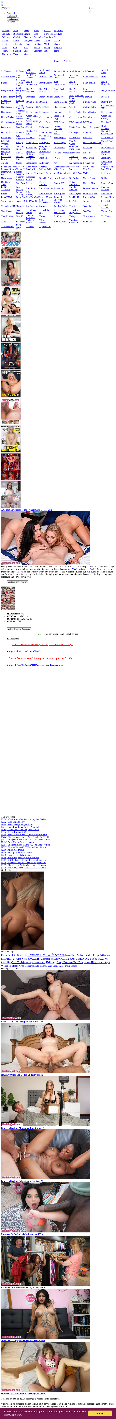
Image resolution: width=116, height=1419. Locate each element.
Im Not (21, 958)
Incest (4, 44)
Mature (57, 44)
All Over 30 (88, 71)
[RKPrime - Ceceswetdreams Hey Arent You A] (45, 1285)
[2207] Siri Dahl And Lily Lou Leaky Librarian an (23, 860)
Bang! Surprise (108, 90)
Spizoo (42, 206)
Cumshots (48, 37)
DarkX (29, 127)
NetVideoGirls (45, 178)
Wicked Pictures (42, 221)
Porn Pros (30, 188)
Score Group (7, 201)
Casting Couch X (20, 106)
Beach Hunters (46, 97)
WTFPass (20, 221)
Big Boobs (58, 30)
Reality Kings (45, 197)
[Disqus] (58, 706)
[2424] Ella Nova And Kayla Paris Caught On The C (25, 837)
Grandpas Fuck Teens (74, 147)
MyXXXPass (75, 173)
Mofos (72, 169)
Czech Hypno (75, 117)
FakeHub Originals (5, 142)
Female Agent (60, 142)
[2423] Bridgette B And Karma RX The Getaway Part (25, 839)
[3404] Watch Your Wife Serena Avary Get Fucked (24, 819)
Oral (15, 47)
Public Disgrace (90, 193)
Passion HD (59, 183)
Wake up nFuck (30, 221)
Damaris (37, 962)
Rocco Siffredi (89, 197)
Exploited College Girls (107, 132)
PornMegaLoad (46, 188)
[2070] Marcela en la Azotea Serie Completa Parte (23, 862)
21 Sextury (21, 71)
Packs (29, 183)
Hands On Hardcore (5, 152)
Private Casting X (20, 193)
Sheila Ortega (92, 954)
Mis (9, 965)
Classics (27, 37)
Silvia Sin (22, 955)
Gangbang (28, 40)
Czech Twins (45, 122)
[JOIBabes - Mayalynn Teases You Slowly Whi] (45, 1338)
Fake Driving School (45, 137)
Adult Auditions (61, 71)
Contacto (11, 21)
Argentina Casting (73, 76)
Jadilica (103, 955)
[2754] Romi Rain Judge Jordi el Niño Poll (20, 827)
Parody (37, 47)
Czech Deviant (7, 117)
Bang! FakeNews (74, 82)
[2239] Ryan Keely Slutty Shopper (16, 855)
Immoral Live (19, 157)
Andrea (80, 955)
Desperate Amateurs (58, 127)
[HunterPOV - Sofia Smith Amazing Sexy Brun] (45, 1391)
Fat (55, 37)
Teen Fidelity (19, 211)
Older (4, 47)
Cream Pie (38, 37)
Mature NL (21, 169)
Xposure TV (45, 226)
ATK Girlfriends (31, 71)
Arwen (87, 962)
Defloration (44, 127)
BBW (36, 30)
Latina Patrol (88, 163)
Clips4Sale (44, 107)
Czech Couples (108, 112)
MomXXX (106, 169)
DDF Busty (59, 122)
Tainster (72, 206)
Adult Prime (74, 71)
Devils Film (74, 127)
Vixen (4, 221)
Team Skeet (88, 206)
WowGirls (87, 221)
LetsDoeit (43, 166)
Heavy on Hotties (30, 152)
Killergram (44, 163)
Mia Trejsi (18, 962)
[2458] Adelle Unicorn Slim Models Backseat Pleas (24, 834)
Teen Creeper (7, 211)
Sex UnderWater (44, 201)
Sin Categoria (32, 206)
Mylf (85, 173)
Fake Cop (30, 137)
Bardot (45, 959)
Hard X (19, 152)
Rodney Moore (108, 197)
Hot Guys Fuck (105, 152)
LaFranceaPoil (75, 163)
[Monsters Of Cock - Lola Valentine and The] (45, 1231)
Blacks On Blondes (6, 101)
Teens (56, 51)
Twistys (72, 216)
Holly (43, 963)
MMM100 (74, 166)
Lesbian (37, 44)
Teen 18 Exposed (105, 206)
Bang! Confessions (59, 82)
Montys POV (32, 173)
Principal (11, 13)
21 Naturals (6, 71)
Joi (63, 959)
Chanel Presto (52, 966)
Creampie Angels (20, 112)
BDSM (47, 30)
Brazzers (43, 102)
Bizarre (27, 34)
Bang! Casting (45, 83)
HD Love (87, 147)
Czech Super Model (32, 122)
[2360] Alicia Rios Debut (12, 850)
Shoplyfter (20, 206)
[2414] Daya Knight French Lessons (17, 842)
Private (4, 193)
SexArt (72, 201)
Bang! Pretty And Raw (21, 90)
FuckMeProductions (92, 142)
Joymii (19, 163)
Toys (15, 54)
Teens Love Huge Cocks (74, 211)
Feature (5, 40)
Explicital (87, 132)
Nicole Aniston (78, 569)
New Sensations (61, 178)
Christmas (29, 966)
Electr (73, 955)
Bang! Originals (105, 82)
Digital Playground (91, 127)
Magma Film (107, 166)
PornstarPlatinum (90, 188)
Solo (26, 51)
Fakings (19, 142)
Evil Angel (74, 132)
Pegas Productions (74, 183)
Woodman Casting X (74, 221)
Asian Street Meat (91, 76)
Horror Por (18, 965)
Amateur (5, 30)
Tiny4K (19, 216)
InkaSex (43, 158)
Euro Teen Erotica (58, 132)
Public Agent (75, 193)
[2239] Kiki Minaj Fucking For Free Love (20, 857)
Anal (15, 30)
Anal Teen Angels (31, 76)
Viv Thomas (106, 216)
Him (94, 962)
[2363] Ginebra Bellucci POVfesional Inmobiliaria (23, 847)
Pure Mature (106, 193)
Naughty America (20, 178)
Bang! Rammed (30, 90)
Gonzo (37, 40)
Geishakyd (28, 963)
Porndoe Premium (73, 188)
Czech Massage (90, 117)
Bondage (58, 34)
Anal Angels (19, 76)
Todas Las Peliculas (62, 61)
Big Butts (6, 34)
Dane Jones (6, 127)
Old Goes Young (5, 183)
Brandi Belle (32, 102)
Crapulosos (6, 112)
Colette (72, 107)
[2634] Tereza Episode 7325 (13, 832)
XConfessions (7, 226)
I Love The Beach (6, 157)
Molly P (57, 958)
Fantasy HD (44, 142)
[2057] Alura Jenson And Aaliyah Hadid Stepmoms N (25, 865)
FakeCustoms (107, 137)
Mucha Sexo (45, 173)
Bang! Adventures (31, 82)
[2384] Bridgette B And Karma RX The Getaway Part (25, 845)
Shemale (17, 51)
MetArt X (30, 169)
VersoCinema (89, 216)
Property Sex (59, 193)
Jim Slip (4, 163)
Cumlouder (59, 112)
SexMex (87, 201)
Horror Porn (74, 152)
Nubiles (104, 178)
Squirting (38, 51)
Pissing (47, 47)
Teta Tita (87, 211)
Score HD (20, 201)
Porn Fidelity (19, 188)
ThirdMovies (7, 216)
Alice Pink (64, 965)
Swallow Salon (60, 206)
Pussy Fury (21, 197)
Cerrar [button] (100, 1413)
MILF (46, 44)
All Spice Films (105, 71)
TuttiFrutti (58, 216)
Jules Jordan (31, 163)
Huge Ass (70, 958)
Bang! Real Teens (59, 90)
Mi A (38, 958)
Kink (56, 163)
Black (36, 34)
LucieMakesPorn (61, 166)
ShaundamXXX (8, 206)
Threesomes (7, 54)
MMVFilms (88, 166)
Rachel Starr (95, 569)
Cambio (80, 958)
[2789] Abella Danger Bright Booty (17, 824)
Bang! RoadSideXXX (90, 90)
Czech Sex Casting (106, 117)
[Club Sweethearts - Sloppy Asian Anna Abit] (45, 1019)
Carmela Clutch (9, 955)
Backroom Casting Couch (20, 82)
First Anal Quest (73, 142)
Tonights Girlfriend (30, 216)
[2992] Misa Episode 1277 (13, 822)
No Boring (74, 178)
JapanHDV (106, 158)
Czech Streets (19, 122)
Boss (51, 959)
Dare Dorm (21, 127)
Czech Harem (45, 117)
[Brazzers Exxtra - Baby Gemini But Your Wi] (45, 1178)
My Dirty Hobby (61, 173)
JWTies (57, 158)
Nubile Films (89, 178)
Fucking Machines (5, 147)
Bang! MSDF (89, 83)
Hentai (57, 40)
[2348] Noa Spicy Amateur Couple (16, 852)
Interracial (17, 44)
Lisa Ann (101, 963)
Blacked (105, 97)
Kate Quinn (30, 959)
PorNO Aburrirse (5, 188)
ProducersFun (45, 193)
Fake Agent (6, 137)
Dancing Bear (107, 122)
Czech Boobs (75, 112)
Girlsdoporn (31, 147)
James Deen (88, 158)
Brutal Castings (73, 101)
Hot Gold (87, 152)
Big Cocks (18, 34)
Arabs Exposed (46, 76)
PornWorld (58, 188)
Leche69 (20, 166)
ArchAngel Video (59, 76)
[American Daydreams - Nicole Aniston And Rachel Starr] (45, 564)
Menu (6, 8)
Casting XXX (32, 107)
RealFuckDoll (32, 197)
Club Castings (60, 107)
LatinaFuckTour (8, 166)
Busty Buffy (106, 102)
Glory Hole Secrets (44, 147)
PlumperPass (107, 183)
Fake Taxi (87, 137)
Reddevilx (58, 197)
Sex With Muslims (58, 201)
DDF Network (75, 122)
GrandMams (59, 147)
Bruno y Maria (60, 102)
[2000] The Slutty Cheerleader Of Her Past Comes (23, 867)
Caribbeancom (7, 107)
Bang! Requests (73, 90)
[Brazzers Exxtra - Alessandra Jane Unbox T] (45, 1125)
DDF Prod (88, 122)
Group (47, 40)
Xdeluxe (30, 226)
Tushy (42, 216)
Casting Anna (40, 966)
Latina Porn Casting (106, 162)
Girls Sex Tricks (20, 147)
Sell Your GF (32, 201)
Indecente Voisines (30, 157)
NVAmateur (6, 178)
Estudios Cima (45, 132)
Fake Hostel (74, 137)
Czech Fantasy (19, 117)
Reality (5, 51)
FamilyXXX (32, 142)
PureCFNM (6, 197)
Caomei (73, 966)
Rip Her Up (74, 197)
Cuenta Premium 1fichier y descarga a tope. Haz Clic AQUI (42, 644)
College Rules (89, 107)
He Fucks (91, 958)
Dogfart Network (105, 127)
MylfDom (105, 173)
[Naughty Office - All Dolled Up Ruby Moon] (45, 1072)
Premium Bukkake (105, 188)
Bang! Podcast (7, 90)
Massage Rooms (8, 169)
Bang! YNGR (19, 96)
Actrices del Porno (44, 71)
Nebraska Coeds (30, 178)
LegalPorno (31, 166)
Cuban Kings (32, 112)
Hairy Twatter (107, 147)
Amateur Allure (8, 76)
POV (26, 47)
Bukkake (6, 37)
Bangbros (30, 97)
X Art (103, 221)
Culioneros (44, 112)
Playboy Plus (89, 183)
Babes (4, 83)
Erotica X (20, 132)
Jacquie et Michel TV (74, 157)
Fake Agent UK (20, 137)
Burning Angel (89, 102)
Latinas (27, 44)
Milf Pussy (12, 958)
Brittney (51, 962)
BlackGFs (87, 97)
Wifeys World (60, 221)
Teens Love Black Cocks (59, 211)
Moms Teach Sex (20, 173)
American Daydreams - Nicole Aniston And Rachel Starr (26, 510)
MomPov (87, 169)
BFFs (103, 76)
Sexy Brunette (65, 962)
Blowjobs (48, 34)
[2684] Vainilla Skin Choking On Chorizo (20, 829)
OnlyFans (20, 183)
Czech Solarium (8, 122)
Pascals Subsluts (43, 183)
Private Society (29, 193)
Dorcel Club (6, 132)
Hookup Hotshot (61, 152)
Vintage (27, 54)
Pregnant (58, 47)
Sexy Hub (105, 201)
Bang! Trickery (8, 97)
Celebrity (17, 37)
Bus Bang (78, 962)
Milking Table (45, 169)
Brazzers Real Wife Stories (46, 955)
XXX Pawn (18, 226)
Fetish (16, 40)
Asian (26, 30)
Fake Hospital (60, 137)
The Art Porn (107, 211)
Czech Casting (89, 112)
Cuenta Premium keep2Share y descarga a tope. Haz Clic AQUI (41, 658)
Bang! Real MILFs (44, 90)
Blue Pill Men (20, 101)
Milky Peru (59, 169)
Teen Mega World (31, 211)
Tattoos (47, 51)
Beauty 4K (58, 97)
